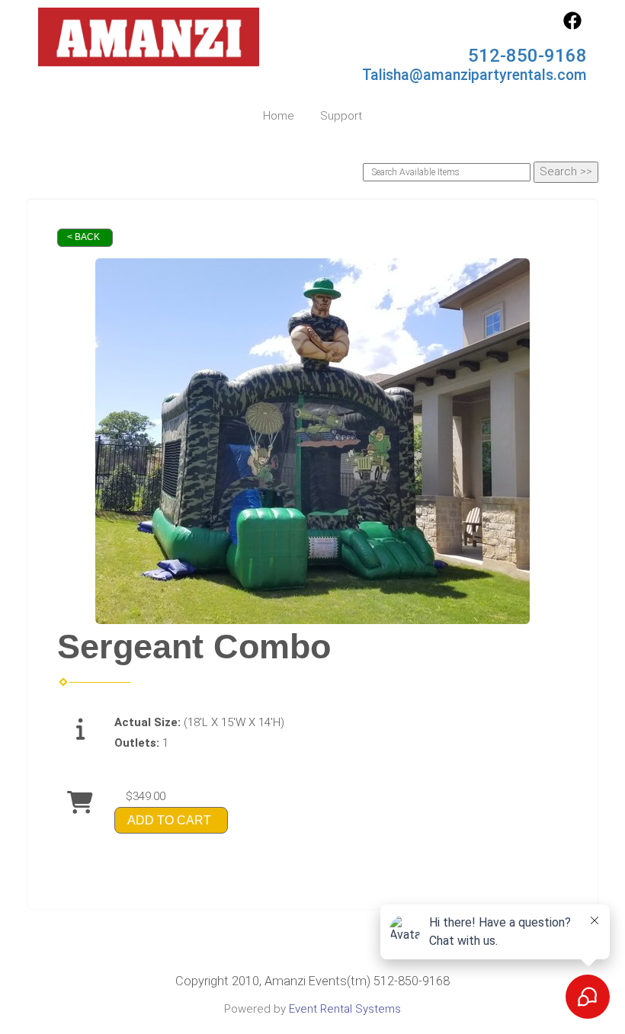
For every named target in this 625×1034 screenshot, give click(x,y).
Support (341, 116)
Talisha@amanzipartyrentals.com (474, 75)
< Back (83, 237)
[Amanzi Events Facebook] (572, 26)
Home (278, 116)
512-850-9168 (527, 55)
